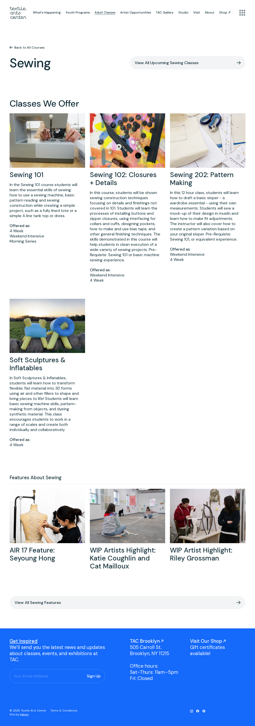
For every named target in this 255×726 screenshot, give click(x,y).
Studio (183, 12)
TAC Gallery (165, 12)
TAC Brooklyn (145, 641)
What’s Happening (47, 12)
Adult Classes (105, 12)
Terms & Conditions (63, 710)
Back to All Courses (29, 47)
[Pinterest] (203, 711)
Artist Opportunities (135, 12)
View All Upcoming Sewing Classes (167, 62)
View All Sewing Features (38, 602)
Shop (223, 12)
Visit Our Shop (206, 641)
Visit (196, 12)
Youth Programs (78, 12)
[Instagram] (191, 711)
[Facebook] (197, 711)
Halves (24, 714)
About (209, 12)
